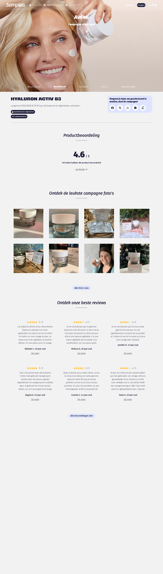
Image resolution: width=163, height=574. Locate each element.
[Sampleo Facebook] (152, 5)
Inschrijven (130, 5)
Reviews (83, 86)
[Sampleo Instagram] (149, 5)
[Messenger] (135, 108)
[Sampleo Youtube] (155, 5)
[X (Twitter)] (120, 108)
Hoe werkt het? (74, 5)
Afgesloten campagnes (55, 5)
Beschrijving (33, 86)
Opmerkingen (128, 86)
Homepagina (36, 5)
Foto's (104, 86)
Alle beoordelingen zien (81, 416)
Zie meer (35, 353)
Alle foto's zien (81, 288)
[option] (34, 86)
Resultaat (60, 86)
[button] (146, 5)
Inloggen (141, 5)
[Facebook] (112, 108)
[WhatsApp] (128, 108)
